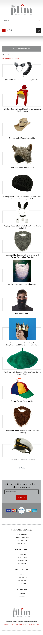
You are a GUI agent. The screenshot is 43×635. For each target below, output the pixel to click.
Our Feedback (22, 534)
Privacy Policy (22, 557)
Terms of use (22, 560)
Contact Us (22, 540)
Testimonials (22, 563)
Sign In (22, 574)
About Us (22, 554)
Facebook (22, 594)
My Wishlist (22, 580)
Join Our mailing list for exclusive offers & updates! (21, 485)
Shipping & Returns (22, 537)
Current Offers (22, 543)
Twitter (22, 597)
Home (4, 55)
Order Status (22, 577)
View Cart (22, 583)
